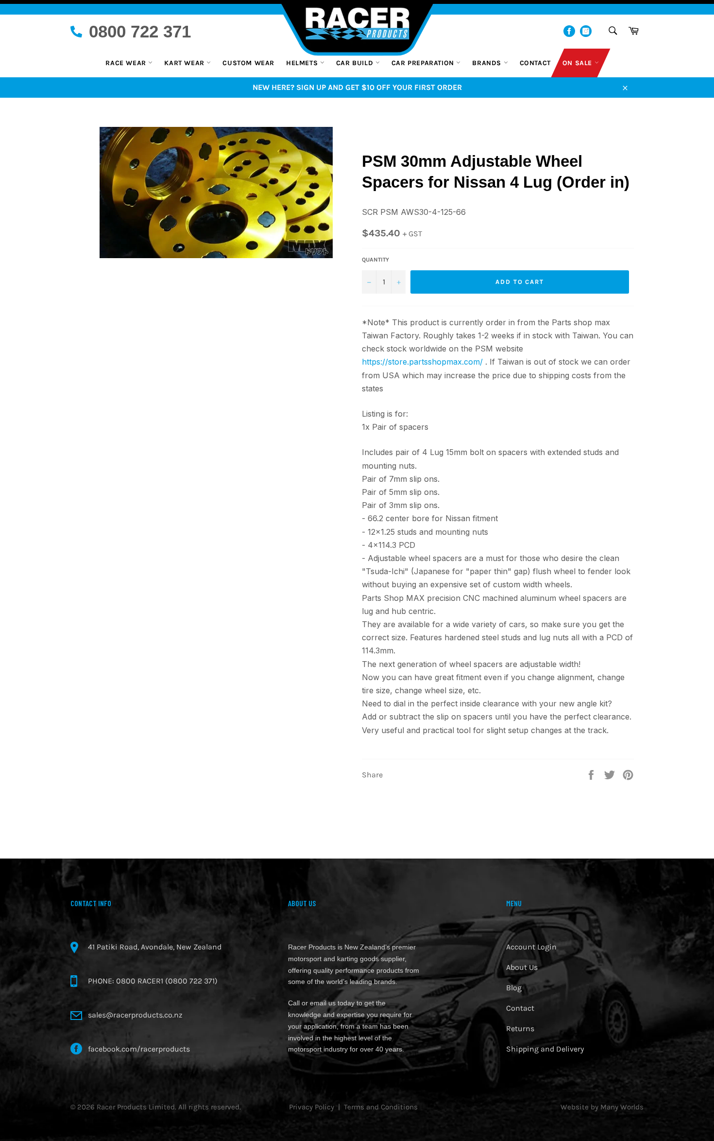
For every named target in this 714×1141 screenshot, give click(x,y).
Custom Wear (248, 63)
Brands (487, 63)
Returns (520, 1028)
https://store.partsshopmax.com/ (422, 362)
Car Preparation (424, 63)
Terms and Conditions (381, 1107)
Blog (514, 987)
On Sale (578, 63)
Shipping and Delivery (545, 1048)
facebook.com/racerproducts (139, 1048)
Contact (535, 63)
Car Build (355, 63)
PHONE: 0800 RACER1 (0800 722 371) (153, 980)
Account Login (531, 946)
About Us (522, 967)
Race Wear (126, 63)
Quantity (375, 259)
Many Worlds (622, 1107)
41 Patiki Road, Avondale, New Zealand (154, 946)
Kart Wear (185, 63)
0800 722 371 (140, 31)
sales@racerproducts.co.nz (135, 1014)
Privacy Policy (311, 1107)
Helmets (303, 63)
